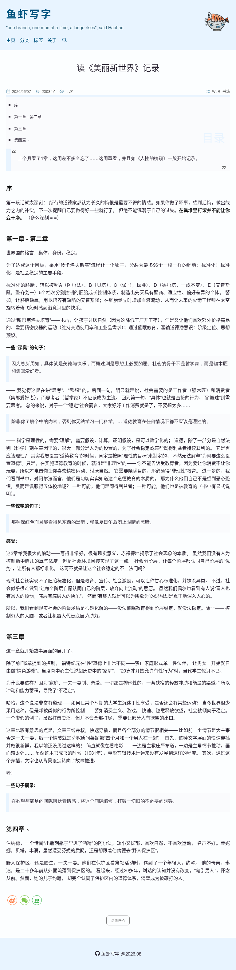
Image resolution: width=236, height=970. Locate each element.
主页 (11, 40)
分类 (25, 40)
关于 (52, 40)
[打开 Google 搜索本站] (64, 40)
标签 (38, 40)
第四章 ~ (22, 140)
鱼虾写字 (29, 13)
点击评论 (118, 920)
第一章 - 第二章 (28, 116)
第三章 (20, 128)
